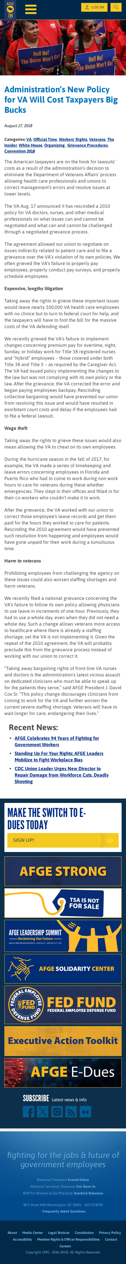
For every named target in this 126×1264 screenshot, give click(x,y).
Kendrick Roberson (88, 1193)
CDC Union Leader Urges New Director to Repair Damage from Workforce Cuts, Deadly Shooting (62, 775)
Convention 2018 (19, 151)
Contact (111, 1239)
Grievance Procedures (87, 145)
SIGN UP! (23, 840)
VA (29, 139)
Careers (65, 1246)
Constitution (84, 1233)
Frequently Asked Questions (64, 1211)
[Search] (116, 7)
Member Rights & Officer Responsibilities (68, 1239)
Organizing (55, 145)
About (12, 1233)
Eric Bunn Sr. (86, 1187)
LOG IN (97, 7)
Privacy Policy (110, 1233)
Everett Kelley (78, 1180)
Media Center (32, 1233)
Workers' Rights (73, 139)
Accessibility (22, 1239)
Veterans (97, 139)
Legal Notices (58, 1233)
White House (30, 145)
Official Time (45, 139)
